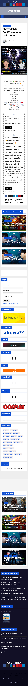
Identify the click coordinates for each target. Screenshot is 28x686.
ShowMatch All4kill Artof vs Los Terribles (14, 639)
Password (6, 290)
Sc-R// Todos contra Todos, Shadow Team (13, 506)
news (6, 439)
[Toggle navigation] (13, 17)
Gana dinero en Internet (14, 678)
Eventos (16, 682)
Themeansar (15, 675)
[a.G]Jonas (4, 652)
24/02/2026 (8, 527)
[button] (23, 16)
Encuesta (16, 433)
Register (5, 303)
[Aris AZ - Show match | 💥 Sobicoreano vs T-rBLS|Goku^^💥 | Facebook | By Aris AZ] (14, 164)
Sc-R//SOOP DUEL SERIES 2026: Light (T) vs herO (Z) (13, 242)
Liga (20, 436)
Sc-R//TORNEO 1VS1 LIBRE (12, 559)
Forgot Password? (14, 303)
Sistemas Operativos (9, 451)
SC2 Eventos (7, 442)
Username (6, 285)
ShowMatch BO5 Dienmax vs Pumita (19, 201)
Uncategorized (8, 457)
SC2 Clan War (15, 439)
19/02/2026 (8, 545)
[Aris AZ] (14, 123)
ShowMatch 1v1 (6, 25)
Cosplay (5, 678)
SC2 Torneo (18, 442)
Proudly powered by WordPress (10, 673)
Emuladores (7, 433)
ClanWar (13, 430)
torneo (18, 454)
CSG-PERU (14, 11)
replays (11, 682)
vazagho (12, 40)
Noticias (23, 678)
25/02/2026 (8, 509)
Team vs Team (8, 454)
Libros (13, 436)
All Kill (6, 430)
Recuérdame (8, 296)
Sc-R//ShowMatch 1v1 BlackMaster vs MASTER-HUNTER (13, 225)
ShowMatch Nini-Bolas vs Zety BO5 (9, 201)
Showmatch (7, 445)
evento (6, 436)
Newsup (24, 673)
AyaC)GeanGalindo (7, 642)
